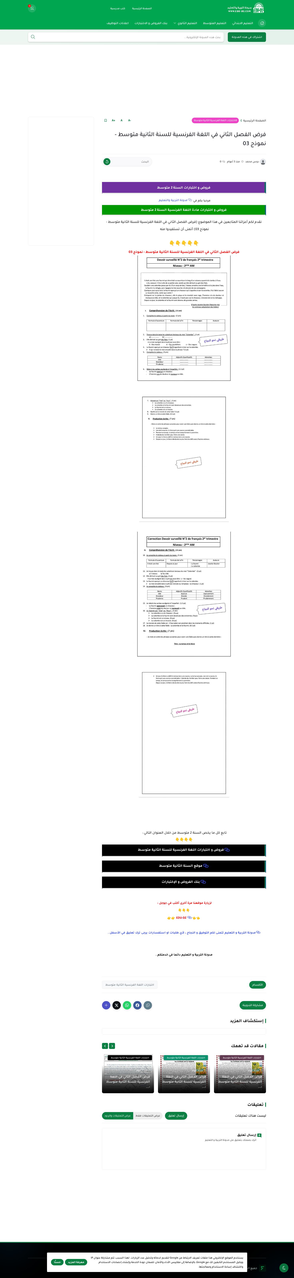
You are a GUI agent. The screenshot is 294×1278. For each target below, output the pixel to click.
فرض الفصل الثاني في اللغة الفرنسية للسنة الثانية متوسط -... (240, 1081)
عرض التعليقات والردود (117, 1115)
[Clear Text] (106, 161)
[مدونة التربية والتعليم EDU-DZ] (246, 8)
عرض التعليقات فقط (148, 1115)
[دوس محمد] (263, 162)
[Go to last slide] (112, 1046)
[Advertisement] (147, 81)
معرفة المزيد (76, 1262)
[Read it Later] (105, 120)
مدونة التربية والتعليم (173, 200)
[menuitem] (261, 23)
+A (113, 120)
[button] (137, 1005)
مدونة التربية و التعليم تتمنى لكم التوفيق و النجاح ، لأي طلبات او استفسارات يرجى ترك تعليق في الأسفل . (182, 932)
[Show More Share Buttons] (106, 1005)
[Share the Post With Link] (148, 1005)
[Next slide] (105, 1046)
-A (129, 120)
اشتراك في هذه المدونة (247, 36)
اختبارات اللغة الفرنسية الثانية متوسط (214, 120)
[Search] (33, 37)
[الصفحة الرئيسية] (262, 23)
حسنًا (57, 1262)
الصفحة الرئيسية (254, 120)
